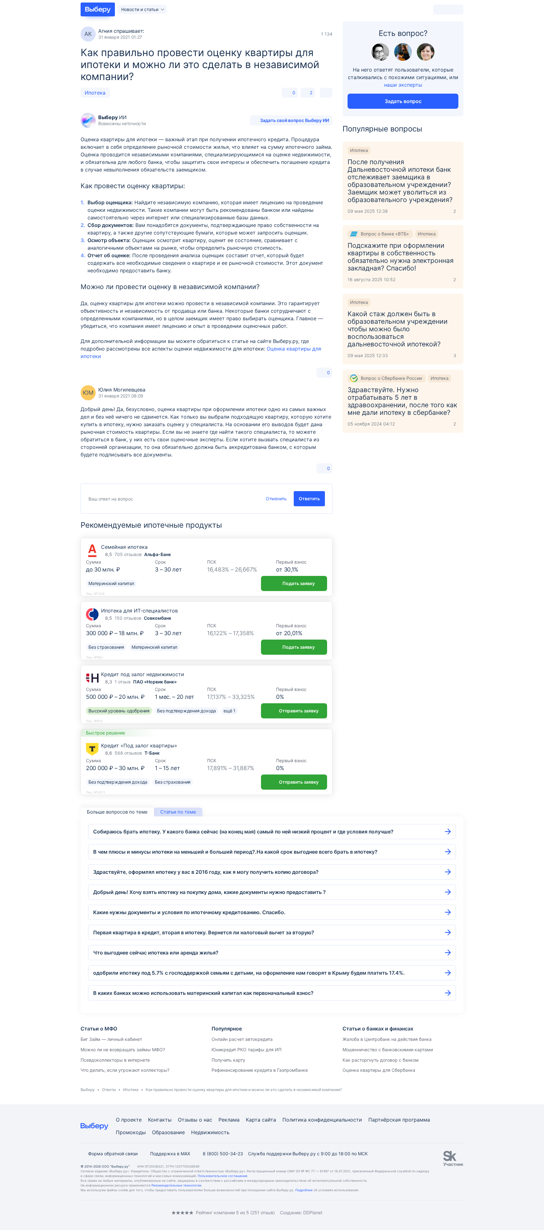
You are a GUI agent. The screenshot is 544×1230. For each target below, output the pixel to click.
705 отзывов (128, 554)
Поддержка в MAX (170, 1153)
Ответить (309, 498)
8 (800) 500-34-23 (223, 1153)
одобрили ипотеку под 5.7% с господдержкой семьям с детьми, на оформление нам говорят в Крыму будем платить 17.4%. (249, 973)
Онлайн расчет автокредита (242, 1039)
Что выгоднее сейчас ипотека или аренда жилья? (155, 952)
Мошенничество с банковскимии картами (388, 1049)
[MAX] (108, 1212)
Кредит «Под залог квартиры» (139, 745)
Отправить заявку (299, 710)
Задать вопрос (403, 101)
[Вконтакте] (83, 1212)
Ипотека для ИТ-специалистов (139, 610)
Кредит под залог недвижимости (142, 674)
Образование (168, 1132)
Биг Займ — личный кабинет (111, 1039)
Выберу (88, 1089)
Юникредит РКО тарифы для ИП (246, 1049)
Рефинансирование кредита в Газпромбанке (260, 1070)
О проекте (129, 1120)
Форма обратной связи (113, 1153)
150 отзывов (128, 618)
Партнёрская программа (399, 1120)
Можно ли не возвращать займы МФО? (123, 1049)
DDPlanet (312, 1212)
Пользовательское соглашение (222, 1176)
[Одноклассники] (95, 1212)
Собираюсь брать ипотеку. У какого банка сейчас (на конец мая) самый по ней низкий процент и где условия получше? (243, 831)
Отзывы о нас (195, 1120)
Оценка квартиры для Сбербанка (379, 1070)
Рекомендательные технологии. (176, 1185)
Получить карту (228, 1060)
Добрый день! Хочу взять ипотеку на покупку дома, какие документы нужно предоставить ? (209, 892)
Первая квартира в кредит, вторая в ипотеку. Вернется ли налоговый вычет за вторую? (203, 932)
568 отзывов (128, 753)
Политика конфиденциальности (322, 1120)
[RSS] (133, 1212)
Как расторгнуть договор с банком (381, 1060)
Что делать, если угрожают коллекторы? (125, 1070)
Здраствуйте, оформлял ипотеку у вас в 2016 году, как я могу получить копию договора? (206, 872)
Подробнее (304, 1190)
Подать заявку (298, 583)
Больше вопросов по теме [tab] (117, 812)
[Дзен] (120, 1212)
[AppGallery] (451, 1212)
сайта (269, 1120)
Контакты (160, 1120)
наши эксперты (403, 85)
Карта (253, 1120)
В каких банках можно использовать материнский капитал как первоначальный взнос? (203, 993)
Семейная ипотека (124, 547)
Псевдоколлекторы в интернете (115, 1060)
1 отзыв (123, 681)
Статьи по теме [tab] (178, 812)
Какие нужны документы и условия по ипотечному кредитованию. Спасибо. (189, 912)
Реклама (229, 1120)
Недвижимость (210, 1132)
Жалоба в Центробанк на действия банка (387, 1039)
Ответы (109, 1089)
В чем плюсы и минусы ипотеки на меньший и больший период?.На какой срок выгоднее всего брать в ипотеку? (235, 852)
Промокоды (131, 1132)
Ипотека (95, 93)
